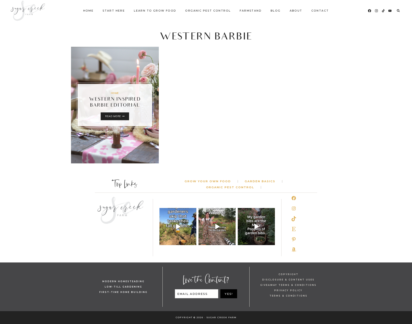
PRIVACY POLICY (288, 290)
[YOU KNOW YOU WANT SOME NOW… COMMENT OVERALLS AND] (256, 226)
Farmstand (251, 10)
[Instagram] (376, 11)
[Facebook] (370, 11)
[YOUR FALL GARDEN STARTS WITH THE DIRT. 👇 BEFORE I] (178, 226)
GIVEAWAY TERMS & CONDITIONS (288, 285)
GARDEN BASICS (260, 181)
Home (88, 10)
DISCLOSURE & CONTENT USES (288, 279)
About (296, 10)
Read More (117, 116)
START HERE (114, 10)
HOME (115, 93)
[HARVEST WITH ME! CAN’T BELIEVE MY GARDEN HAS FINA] (217, 226)
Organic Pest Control (208, 10)
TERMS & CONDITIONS (288, 295)
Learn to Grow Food (155, 10)
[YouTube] (390, 11)
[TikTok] (383, 11)
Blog (276, 10)
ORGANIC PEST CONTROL (230, 187)
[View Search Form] (398, 11)
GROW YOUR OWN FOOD (208, 181)
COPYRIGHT (288, 274)
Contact (320, 10)
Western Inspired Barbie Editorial (115, 103)
